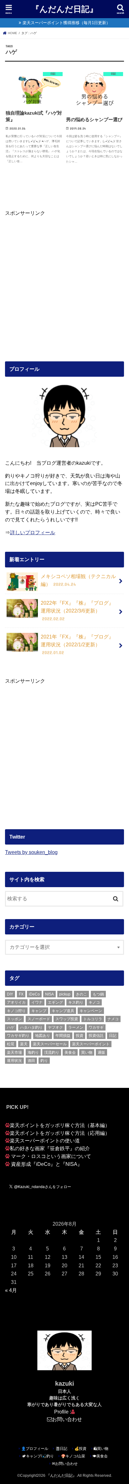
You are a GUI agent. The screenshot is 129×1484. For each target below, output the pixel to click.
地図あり (42, 1035)
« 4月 (11, 1290)
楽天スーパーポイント (91, 1044)
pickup (64, 994)
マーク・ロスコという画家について (51, 1156)
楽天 (24, 1044)
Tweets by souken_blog (31, 852)
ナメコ (113, 1019)
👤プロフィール (34, 1448)
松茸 (10, 1044)
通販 (101, 1052)
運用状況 (14, 1060)
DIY (10, 994)
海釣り (33, 1052)
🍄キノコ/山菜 (73, 1456)
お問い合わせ (67, 1419)
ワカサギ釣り (18, 1035)
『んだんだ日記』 (64, 8)
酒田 (31, 1060)
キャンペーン (91, 1011)
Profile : (62, 1411)
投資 (79, 1035)
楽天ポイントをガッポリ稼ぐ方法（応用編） (60, 1133)
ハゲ (10, 1027)
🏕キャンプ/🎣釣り (38, 1456)
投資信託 (96, 1035)
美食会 (70, 1052)
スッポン (14, 1019)
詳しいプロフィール (32, 532)
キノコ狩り (16, 1011)
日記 (112, 1035)
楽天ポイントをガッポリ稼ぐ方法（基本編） (60, 1125)
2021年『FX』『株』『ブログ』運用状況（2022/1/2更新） (77, 644)
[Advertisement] (64, 281)
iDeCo (34, 994)
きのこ (81, 994)
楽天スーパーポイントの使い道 (45, 1140)
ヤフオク (55, 1027)
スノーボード (39, 1019)
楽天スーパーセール (50, 1044)
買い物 (86, 1052)
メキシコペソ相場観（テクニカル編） (78, 580)
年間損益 (62, 1035)
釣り (44, 1060)
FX (21, 994)
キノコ (94, 1002)
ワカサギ (96, 1027)
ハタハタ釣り (31, 1027)
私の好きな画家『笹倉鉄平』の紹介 (50, 1148)
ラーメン (75, 1027)
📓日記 (61, 1448)
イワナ (37, 1002)
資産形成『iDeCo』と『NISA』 (46, 1164)
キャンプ (38, 1011)
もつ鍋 (98, 994)
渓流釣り (51, 1052)
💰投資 (80, 1448)
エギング (55, 1002)
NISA (49, 994)
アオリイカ (16, 1002)
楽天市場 (14, 1052)
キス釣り (75, 1002)
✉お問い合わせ (65, 1464)
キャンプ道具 (63, 1011)
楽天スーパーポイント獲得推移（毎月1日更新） (66, 22)
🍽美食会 (100, 1456)
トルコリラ (92, 1019)
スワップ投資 (66, 1019)
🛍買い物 (101, 1448)
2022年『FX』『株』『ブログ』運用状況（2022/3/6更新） (77, 610)
